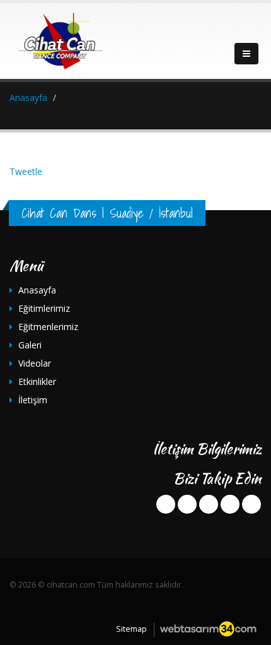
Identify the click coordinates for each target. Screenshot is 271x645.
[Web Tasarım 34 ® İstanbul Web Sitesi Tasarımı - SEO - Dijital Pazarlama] (208, 629)
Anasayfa (37, 290)
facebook (165, 504)
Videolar (34, 363)
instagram (251, 504)
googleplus (208, 504)
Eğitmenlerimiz (48, 327)
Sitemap (131, 629)
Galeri (30, 345)
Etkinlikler (37, 382)
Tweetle (25, 171)
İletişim (32, 400)
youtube (230, 504)
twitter (187, 504)
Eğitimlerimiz (44, 308)
